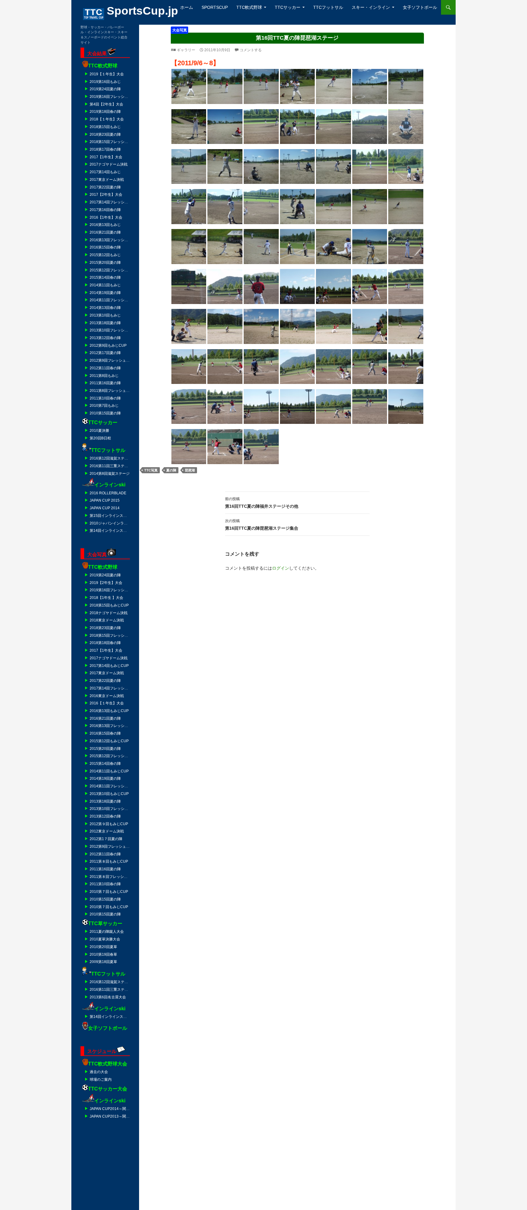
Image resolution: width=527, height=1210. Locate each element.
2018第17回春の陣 (105, 149)
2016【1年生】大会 (106, 217)
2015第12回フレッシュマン (112, 270)
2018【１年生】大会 (107, 119)
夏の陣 (171, 470)
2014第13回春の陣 (105, 308)
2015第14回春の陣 (105, 277)
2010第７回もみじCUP (109, 892)
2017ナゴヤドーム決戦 (108, 164)
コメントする (251, 50)
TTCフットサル (328, 7)
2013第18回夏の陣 (105, 323)
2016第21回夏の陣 (105, 232)
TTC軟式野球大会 (107, 1063)
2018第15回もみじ (105, 127)
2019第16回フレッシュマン (112, 97)
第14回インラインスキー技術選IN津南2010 (125, 1017)
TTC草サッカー (105, 923)
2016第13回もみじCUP (109, 711)
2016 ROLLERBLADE (108, 493)
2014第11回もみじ (105, 285)
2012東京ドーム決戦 (107, 831)
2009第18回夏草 (103, 962)
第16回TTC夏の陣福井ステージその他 (261, 503)
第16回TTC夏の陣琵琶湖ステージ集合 (261, 525)
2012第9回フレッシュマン (111, 360)
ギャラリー (186, 50)
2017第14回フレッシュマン (112, 202)
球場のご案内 (101, 1079)
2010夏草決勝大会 (105, 939)
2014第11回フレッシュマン (112, 300)
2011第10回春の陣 (105, 398)
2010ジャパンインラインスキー (116, 523)
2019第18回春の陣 (105, 111)
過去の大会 (99, 1072)
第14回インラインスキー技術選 (116, 530)
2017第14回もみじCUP (109, 666)
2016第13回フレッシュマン (112, 240)
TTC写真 (151, 470)
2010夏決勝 (99, 430)
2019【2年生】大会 (106, 583)
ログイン (280, 568)
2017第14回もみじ (105, 172)
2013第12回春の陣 (105, 338)
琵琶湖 (190, 470)
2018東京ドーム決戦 (107, 620)
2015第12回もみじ (105, 255)
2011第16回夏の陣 (105, 383)
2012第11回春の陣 (105, 368)
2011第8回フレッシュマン (111, 390)
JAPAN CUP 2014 (105, 508)
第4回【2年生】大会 (106, 104)
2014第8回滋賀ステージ (110, 473)
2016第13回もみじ (105, 225)
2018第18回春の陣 (105, 643)
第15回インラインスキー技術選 (116, 516)
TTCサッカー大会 (107, 1088)
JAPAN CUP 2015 (105, 500)
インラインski (109, 484)
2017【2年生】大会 (106, 194)
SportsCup (215, 7)
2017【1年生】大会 (106, 157)
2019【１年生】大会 (107, 74)
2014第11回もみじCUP (109, 771)
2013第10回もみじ (105, 315)
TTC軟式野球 (249, 7)
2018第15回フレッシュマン (112, 142)
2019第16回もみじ (105, 82)
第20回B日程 (100, 438)
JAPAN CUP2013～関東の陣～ (115, 1116)
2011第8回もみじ (104, 376)
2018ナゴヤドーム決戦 (108, 613)
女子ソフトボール (420, 7)
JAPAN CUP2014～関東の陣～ (115, 1109)
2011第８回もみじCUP (109, 861)
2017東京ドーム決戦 (107, 179)
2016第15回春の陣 (105, 247)
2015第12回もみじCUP (109, 741)
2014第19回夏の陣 (105, 293)
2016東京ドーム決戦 (107, 696)
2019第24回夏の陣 (105, 89)
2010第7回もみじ (104, 405)
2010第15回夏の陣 (105, 413)
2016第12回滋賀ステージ (111, 458)
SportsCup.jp (142, 11)
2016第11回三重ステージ (111, 466)
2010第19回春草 (103, 954)
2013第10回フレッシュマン (112, 330)
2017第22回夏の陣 (105, 187)
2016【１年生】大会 (107, 703)
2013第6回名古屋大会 (108, 997)
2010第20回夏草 (103, 947)
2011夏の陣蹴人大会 (107, 931)
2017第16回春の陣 (105, 210)
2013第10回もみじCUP (109, 794)
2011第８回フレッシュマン (112, 877)
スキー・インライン (371, 7)
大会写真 (179, 30)
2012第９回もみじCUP (109, 824)
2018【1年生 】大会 (106, 598)
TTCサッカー (287, 7)
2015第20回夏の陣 (105, 262)
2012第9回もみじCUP (108, 345)
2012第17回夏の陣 (105, 353)
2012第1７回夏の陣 (106, 839)
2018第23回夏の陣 (105, 134)
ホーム (186, 7)
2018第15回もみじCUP (109, 605)
